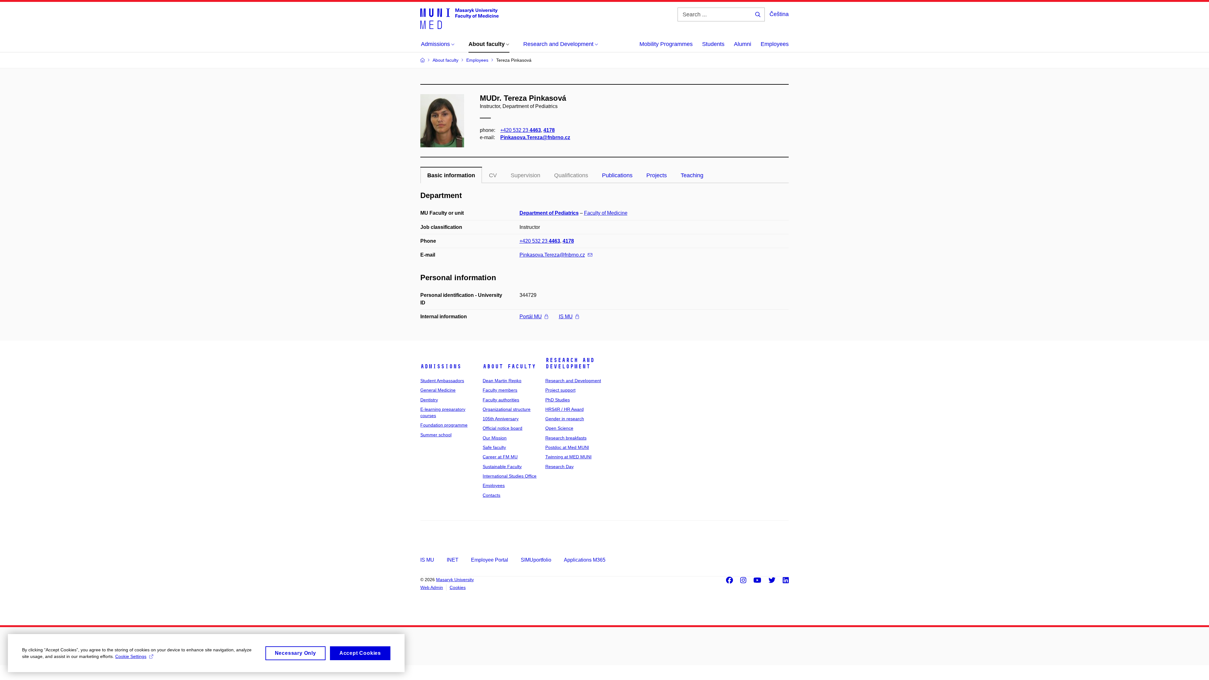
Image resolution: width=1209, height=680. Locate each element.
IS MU (566, 316)
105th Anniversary (501, 418)
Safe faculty (494, 447)
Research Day (559, 466)
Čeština (779, 14)
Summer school (435, 434)
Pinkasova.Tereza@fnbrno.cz (535, 137)
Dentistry (429, 399)
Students (713, 44)
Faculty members (500, 390)
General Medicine (438, 390)
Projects (656, 175)
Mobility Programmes (666, 44)
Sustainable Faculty (502, 466)
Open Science (559, 428)
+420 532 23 (520, 130)
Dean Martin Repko (502, 380)
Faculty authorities (501, 399)
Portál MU (530, 316)
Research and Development (569, 363)
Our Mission (495, 437)
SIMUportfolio (536, 560)
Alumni (742, 44)
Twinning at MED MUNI (568, 456)
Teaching (692, 175)
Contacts (491, 495)
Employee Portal (489, 560)
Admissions (440, 366)
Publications (617, 175)
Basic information (451, 175)
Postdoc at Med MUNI (567, 447)
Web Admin (431, 587)
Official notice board (502, 428)
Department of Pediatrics (549, 213)
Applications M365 (584, 560)
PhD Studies (557, 399)
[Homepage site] (459, 18)
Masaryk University (455, 579)
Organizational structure (507, 409)
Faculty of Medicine (605, 213)
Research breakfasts (566, 437)
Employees (775, 44)
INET (452, 560)
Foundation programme (444, 425)
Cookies (458, 587)
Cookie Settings (130, 656)
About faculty (509, 366)
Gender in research (564, 418)
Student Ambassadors (442, 380)
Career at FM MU (500, 456)
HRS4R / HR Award (564, 409)
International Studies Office (509, 476)
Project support (560, 390)
